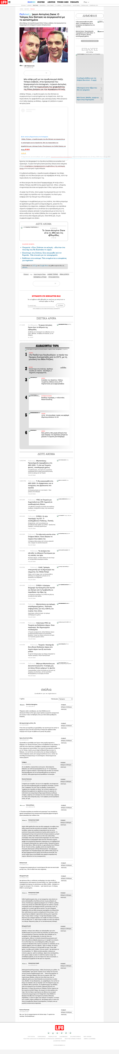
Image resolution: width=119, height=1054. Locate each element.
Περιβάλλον (84, 5)
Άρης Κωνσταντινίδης (26, 738)
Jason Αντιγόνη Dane (39, 274)
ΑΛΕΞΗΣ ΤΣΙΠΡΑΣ (53, 274)
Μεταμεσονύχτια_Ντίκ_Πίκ (28, 723)
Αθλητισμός (76, 5)
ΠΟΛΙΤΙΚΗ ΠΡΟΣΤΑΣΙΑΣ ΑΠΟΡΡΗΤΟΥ (51, 308)
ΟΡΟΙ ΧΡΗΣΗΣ (36, 308)
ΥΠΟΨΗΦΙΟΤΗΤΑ (53, 277)
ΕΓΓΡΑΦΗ (60, 305)
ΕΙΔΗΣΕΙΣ (26, 9)
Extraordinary (30, 805)
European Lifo (94, 5)
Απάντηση (63, 709)
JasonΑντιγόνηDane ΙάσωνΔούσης (61, 156)
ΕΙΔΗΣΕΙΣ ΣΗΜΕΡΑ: (28, 244)
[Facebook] (63, 60)
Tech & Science (67, 5)
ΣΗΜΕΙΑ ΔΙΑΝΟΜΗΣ (89, 1038)
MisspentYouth (24, 876)
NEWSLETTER (53, 1036)
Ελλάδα (23, 5)
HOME (21, 9)
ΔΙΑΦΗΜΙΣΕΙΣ (63, 1036)
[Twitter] (66, 60)
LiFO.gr (34, 265)
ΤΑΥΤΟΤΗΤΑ (31, 1036)
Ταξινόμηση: (54, 699)
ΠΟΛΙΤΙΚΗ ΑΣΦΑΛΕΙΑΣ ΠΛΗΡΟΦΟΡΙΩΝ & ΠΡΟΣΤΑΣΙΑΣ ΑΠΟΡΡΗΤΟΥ (43, 1038)
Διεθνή (29, 5)
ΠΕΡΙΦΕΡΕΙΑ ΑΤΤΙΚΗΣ (40, 277)
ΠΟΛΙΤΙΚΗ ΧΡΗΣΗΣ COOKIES (73, 1038)
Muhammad (23, 862)
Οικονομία (43, 5)
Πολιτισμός (50, 5)
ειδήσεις (24, 267)
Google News (44, 265)
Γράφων (24, 762)
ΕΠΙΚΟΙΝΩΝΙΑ (42, 1036)
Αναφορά (63, 704)
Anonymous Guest (33, 820)
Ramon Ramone (27, 779)
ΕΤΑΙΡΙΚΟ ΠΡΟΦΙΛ (75, 1036)
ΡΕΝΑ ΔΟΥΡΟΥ (64, 274)
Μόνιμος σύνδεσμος (66, 707)
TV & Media (58, 5)
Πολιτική (35, 5)
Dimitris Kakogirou (31, 704)
